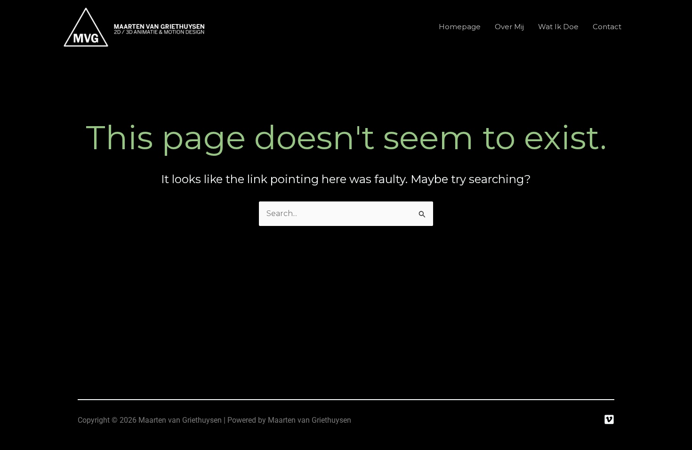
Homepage (460, 26)
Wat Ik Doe (558, 26)
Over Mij (509, 26)
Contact (607, 26)
